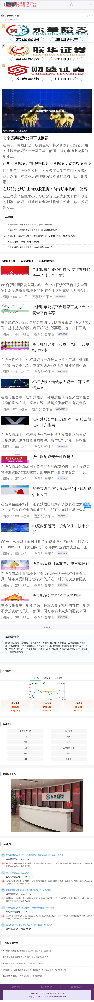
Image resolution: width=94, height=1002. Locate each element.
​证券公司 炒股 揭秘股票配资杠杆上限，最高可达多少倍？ (26, 957)
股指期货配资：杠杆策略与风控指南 (23, 241)
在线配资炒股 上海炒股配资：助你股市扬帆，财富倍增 (30, 907)
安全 (25, 747)
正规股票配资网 (61, 409)
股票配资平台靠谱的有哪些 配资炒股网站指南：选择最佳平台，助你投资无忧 (41, 235)
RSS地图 (52, 993)
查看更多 (47, 627)
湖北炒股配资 (62, 446)
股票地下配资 (60, 296)
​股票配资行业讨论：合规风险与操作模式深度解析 (23, 976)
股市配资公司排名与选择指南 (57, 595)
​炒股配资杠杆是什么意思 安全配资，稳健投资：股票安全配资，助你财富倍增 (34, 969)
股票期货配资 (25, 731)
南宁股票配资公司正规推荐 (15, 130)
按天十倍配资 (62, 371)
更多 (89, 16)
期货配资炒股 (62, 553)
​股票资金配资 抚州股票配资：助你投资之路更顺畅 (23, 963)
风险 (25, 759)
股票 (25, 742)
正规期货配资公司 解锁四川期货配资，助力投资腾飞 (47, 163)
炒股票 (68, 759)
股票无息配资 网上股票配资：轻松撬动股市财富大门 (30, 247)
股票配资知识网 (53, 996)
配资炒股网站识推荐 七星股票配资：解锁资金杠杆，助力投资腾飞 (35, 855)
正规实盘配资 (68, 747)
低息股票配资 (62, 334)
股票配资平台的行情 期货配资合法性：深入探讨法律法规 (32, 230)
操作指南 (68, 731)
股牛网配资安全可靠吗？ (53, 456)
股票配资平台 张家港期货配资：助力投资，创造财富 (30, 224)
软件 (68, 742)
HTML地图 (61, 993)
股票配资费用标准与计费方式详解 (60, 563)
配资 (68, 736)
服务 (25, 753)
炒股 (68, 753)
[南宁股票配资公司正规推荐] (47, 110)
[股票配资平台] (20, 4)
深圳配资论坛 (62, 478)
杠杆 (25, 736)
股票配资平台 (62, 516)
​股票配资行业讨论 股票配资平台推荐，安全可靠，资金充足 (27, 950)
